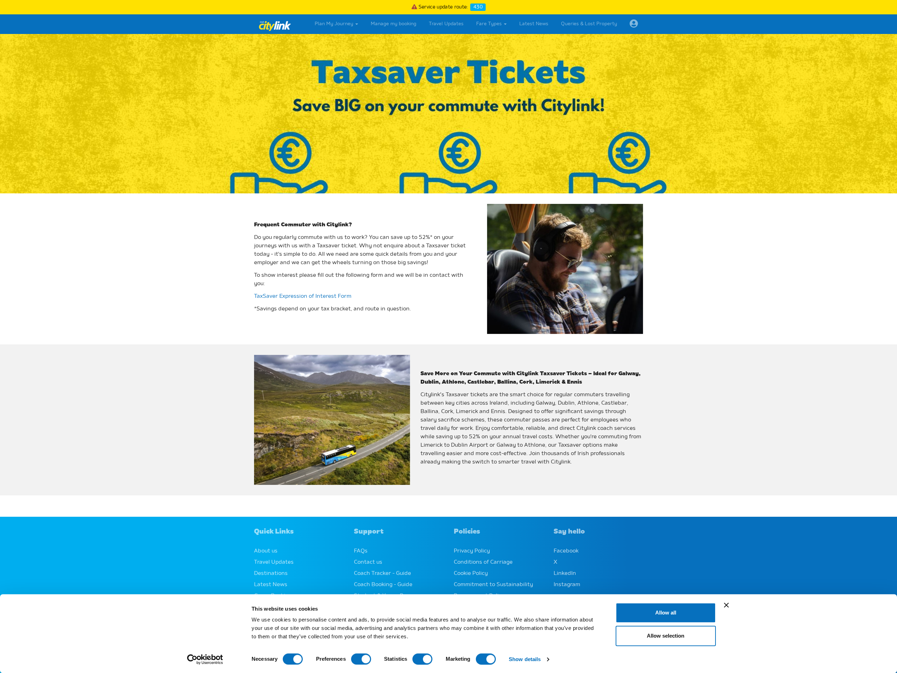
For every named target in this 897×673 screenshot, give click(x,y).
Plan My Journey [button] (335, 23)
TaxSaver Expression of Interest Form (302, 296)
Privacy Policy (472, 551)
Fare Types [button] (489, 23)
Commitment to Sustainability (493, 585)
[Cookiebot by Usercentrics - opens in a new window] (205, 659)
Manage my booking (393, 23)
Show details (525, 659)
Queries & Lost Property (589, 23)
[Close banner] (726, 605)
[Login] (634, 24)
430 (479, 7)
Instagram (567, 585)
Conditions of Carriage (483, 562)
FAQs (361, 551)
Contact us (368, 562)
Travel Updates (446, 23)
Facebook (566, 551)
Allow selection (665, 636)
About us (266, 551)
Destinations (271, 573)
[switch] (361, 659)
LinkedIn (565, 573)
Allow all (665, 613)
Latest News (533, 23)
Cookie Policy (471, 573)
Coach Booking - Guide (383, 585)
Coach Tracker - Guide (382, 573)
